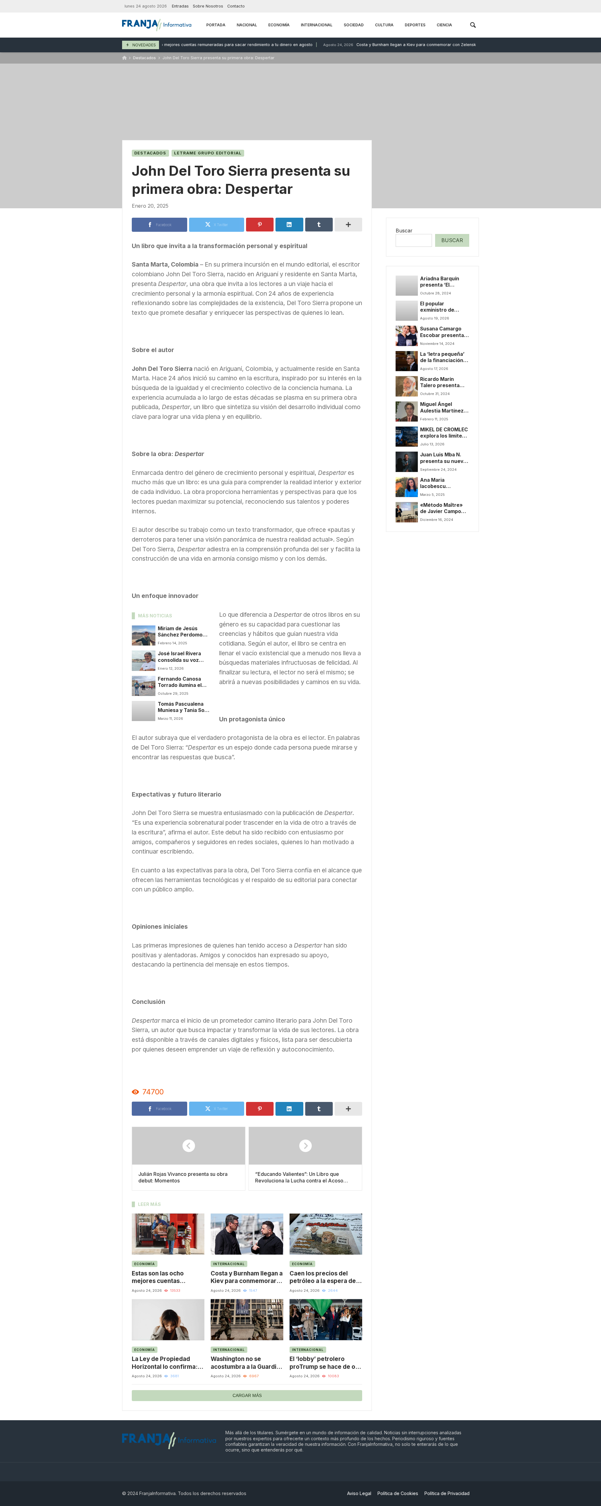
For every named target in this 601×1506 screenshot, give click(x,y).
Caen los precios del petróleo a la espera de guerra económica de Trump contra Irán (323, 1277)
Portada (215, 25)
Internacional (316, 25)
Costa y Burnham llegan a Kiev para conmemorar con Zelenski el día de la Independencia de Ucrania (423, 44)
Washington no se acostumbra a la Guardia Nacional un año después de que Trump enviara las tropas (247, 1363)
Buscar (404, 230)
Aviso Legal (359, 1493)
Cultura (384, 25)
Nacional (247, 25)
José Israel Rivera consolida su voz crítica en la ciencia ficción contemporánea (182, 657)
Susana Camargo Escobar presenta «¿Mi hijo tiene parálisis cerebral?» (444, 332)
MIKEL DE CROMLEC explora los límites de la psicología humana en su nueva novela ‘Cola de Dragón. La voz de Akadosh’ (444, 433)
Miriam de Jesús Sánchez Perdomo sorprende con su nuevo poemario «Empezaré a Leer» (181, 632)
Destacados (144, 57)
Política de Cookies (398, 1493)
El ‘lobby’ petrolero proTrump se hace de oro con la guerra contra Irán (326, 1363)
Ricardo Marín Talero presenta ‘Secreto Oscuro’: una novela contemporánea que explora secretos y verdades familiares (444, 382)
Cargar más (247, 1395)
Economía (279, 25)
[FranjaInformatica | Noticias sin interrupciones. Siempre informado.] (156, 25)
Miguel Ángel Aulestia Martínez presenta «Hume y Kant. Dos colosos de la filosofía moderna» (442, 407)
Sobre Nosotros (208, 6)
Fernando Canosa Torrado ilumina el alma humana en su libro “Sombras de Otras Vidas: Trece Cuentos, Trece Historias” (181, 682)
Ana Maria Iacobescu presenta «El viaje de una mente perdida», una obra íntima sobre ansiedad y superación (443, 483)
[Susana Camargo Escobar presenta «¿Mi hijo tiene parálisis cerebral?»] (407, 336)
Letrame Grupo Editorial (208, 153)
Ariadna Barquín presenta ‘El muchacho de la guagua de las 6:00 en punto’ (443, 281)
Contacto (236, 6)
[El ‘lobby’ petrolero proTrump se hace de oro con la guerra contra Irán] (326, 1319)
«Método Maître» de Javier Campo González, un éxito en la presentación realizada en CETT (443, 508)
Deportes (415, 25)
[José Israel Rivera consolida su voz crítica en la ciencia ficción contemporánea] (143, 661)
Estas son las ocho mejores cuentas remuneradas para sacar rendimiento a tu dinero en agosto (188, 44)
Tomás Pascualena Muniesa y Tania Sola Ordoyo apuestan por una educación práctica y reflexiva (184, 707)
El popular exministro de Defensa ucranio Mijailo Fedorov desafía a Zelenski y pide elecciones (444, 307)
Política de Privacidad (447, 1493)
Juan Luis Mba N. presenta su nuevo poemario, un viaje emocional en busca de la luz (444, 458)
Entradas (180, 6)
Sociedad (354, 25)
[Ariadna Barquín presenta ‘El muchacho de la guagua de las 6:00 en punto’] (407, 285)
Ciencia (444, 25)
